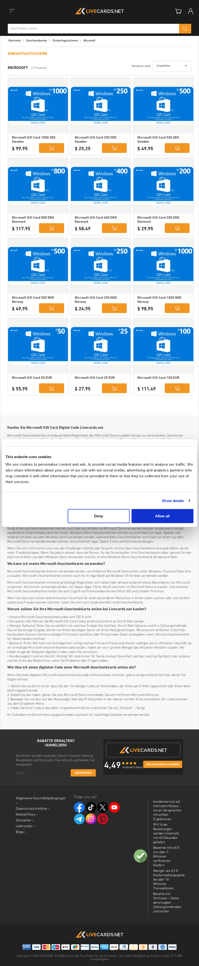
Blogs (21, 832)
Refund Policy (27, 815)
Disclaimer (25, 820)
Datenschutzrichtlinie (32, 809)
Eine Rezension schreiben (163, 764)
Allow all (162, 516)
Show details (173, 500)
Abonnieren (83, 773)
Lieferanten (25, 826)
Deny (98, 516)
